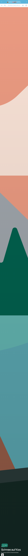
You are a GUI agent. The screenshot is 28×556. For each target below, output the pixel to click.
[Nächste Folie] (26, 2)
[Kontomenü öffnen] (23, 5)
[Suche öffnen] (5, 5)
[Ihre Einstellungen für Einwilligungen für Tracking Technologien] (2, 554)
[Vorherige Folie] (1, 2)
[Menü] (1, 5)
